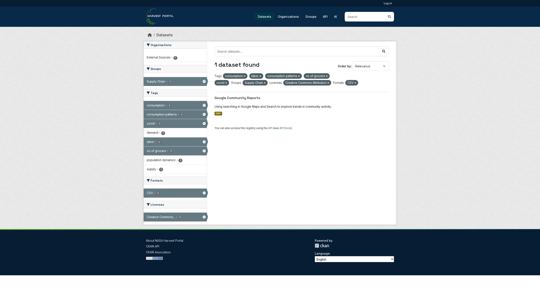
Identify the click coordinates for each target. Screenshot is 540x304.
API (325, 16)
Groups (310, 16)
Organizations (288, 16)
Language (322, 253)
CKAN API (152, 246)
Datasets (264, 16)
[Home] (150, 35)
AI (335, 16)
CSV (218, 113)
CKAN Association (158, 252)
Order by (344, 66)
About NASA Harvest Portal (164, 240)
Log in (388, 3)
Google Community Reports (237, 98)
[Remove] (244, 76)
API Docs (285, 128)
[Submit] (389, 17)
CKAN (322, 245)
